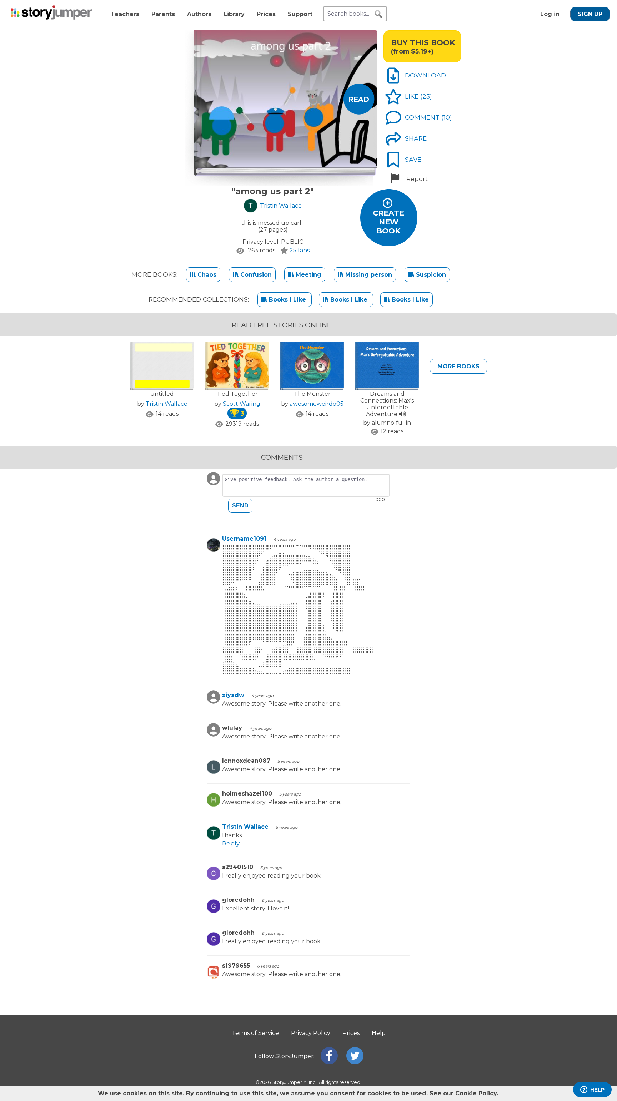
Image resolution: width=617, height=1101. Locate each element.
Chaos (206, 274)
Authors (199, 14)
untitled (162, 393)
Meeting (307, 274)
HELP (597, 1090)
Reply (231, 843)
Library (234, 14)
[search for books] (378, 14)
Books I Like (287, 299)
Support (300, 14)
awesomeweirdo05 (316, 403)
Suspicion (430, 274)
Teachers (125, 14)
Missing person (367, 274)
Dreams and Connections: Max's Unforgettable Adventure (387, 404)
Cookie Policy (476, 1093)
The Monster (312, 393)
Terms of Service (255, 1033)
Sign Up (590, 14)
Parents (163, 14)
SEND (240, 505)
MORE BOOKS (458, 366)
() (426, 96)
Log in (550, 14)
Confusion (255, 274)
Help (379, 1033)
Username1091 (244, 538)
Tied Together (237, 393)
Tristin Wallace (166, 403)
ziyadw (233, 695)
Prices (266, 14)
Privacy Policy (310, 1033)
